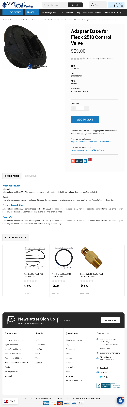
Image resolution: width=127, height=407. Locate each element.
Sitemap (69, 376)
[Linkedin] (85, 161)
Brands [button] (30, 12)
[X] (81, 161)
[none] (25, 46)
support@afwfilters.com (110, 353)
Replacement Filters (13, 358)
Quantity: (75, 103)
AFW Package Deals (49, 12)
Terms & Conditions (74, 380)
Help (78, 12)
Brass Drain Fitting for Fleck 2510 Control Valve (91, 275)
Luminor (38, 349)
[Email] (73, 161)
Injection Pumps (11, 345)
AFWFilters (40, 345)
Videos (98, 12)
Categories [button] (15, 12)
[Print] (77, 161)
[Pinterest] (90, 159)
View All (8, 376)
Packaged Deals (11, 371)
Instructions (87, 12)
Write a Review (106, 59)
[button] (120, 400)
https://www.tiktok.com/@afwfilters (87, 150)
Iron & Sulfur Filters (13, 349)
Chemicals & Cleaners (14, 340)
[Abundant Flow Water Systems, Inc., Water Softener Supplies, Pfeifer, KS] (109, 386)
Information (108, 12)
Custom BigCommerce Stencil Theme (80, 398)
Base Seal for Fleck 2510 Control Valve (33, 275)
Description (12, 176)
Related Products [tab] (15, 237)
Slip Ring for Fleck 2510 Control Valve (61, 275)
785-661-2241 (105, 348)
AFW (37, 340)
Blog (119, 12)
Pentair (38, 353)
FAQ (61, 12)
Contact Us (70, 12)
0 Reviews (30, 176)
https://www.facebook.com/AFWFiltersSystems (91, 142)
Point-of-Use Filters (13, 353)
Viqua (37, 358)
